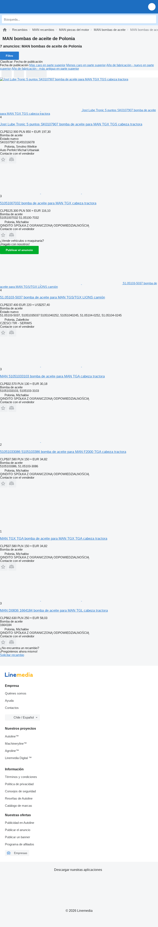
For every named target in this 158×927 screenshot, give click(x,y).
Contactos (12, 707)
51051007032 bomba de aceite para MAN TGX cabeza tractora (48, 203)
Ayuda (9, 700)
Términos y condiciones (21, 777)
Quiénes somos (15, 693)
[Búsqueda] (152, 19)
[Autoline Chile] (26, 6)
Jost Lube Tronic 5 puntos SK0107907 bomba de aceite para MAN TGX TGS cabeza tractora (71, 124)
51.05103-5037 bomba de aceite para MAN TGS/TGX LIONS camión (52, 297)
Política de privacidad (19, 784)
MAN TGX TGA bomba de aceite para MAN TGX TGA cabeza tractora (53, 538)
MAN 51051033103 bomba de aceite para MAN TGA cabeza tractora (52, 376)
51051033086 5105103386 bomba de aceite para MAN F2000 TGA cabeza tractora (63, 452)
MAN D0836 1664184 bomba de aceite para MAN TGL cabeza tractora (54, 610)
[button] (152, 6)
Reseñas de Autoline (19, 798)
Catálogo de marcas (18, 805)
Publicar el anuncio (19, 250)
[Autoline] (4, 29)
